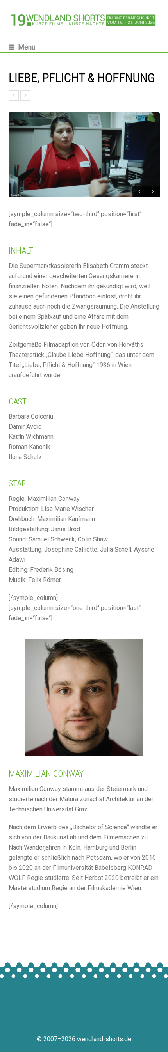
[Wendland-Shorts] (84, 20)
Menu (27, 47)
